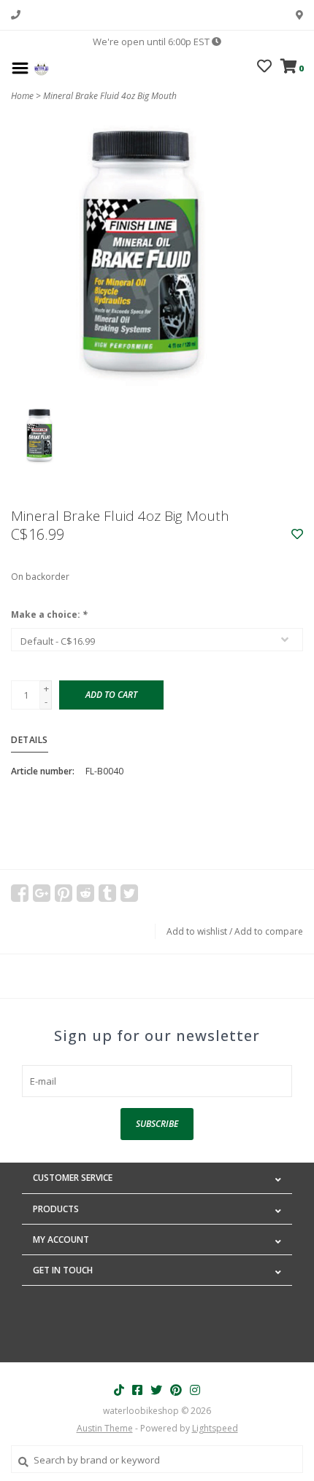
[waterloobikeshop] (41, 67)
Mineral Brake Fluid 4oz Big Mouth (110, 96)
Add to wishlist (196, 931)
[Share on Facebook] (19, 893)
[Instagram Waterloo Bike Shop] (195, 1390)
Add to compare (268, 931)
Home (22, 96)
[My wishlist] (264, 67)
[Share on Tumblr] (107, 893)
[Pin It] (63, 893)
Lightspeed (215, 1428)
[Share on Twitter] (129, 893)
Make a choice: (49, 614)
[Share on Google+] (41, 893)
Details (29, 740)
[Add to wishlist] (297, 534)
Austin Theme (105, 1428)
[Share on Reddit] (85, 893)
